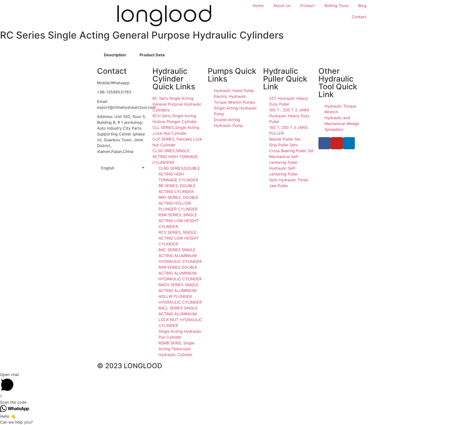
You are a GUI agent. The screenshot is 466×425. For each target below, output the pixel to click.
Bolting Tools (337, 5)
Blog (362, 5)
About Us (282, 5)
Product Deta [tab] (152, 54)
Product (307, 5)
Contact (359, 16)
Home (258, 5)
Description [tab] (115, 54)
